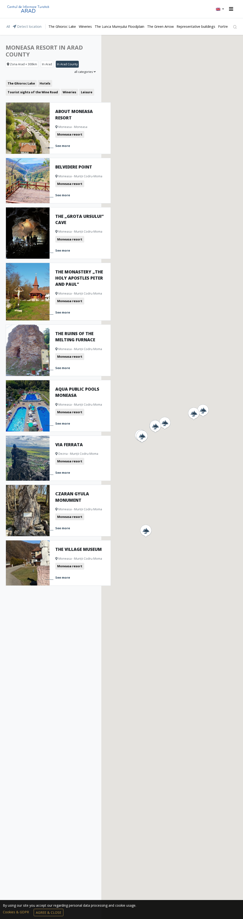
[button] (220, 9)
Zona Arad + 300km (23, 64)
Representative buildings (196, 26)
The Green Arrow (160, 26)
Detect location (29, 26)
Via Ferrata (69, 444)
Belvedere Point (73, 167)
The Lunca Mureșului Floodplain (119, 26)
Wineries (85, 26)
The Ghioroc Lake (62, 26)
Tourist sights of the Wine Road (33, 92)
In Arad (47, 64)
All (8, 26)
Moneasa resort (69, 134)
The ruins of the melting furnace (75, 336)
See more (62, 146)
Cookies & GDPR (16, 912)
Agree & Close (48, 912)
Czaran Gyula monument (72, 497)
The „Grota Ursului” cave (79, 219)
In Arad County (67, 64)
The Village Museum (78, 549)
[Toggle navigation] (231, 9)
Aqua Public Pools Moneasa (77, 392)
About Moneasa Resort (74, 114)
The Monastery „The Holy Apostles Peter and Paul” (79, 278)
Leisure (86, 92)
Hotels (45, 83)
